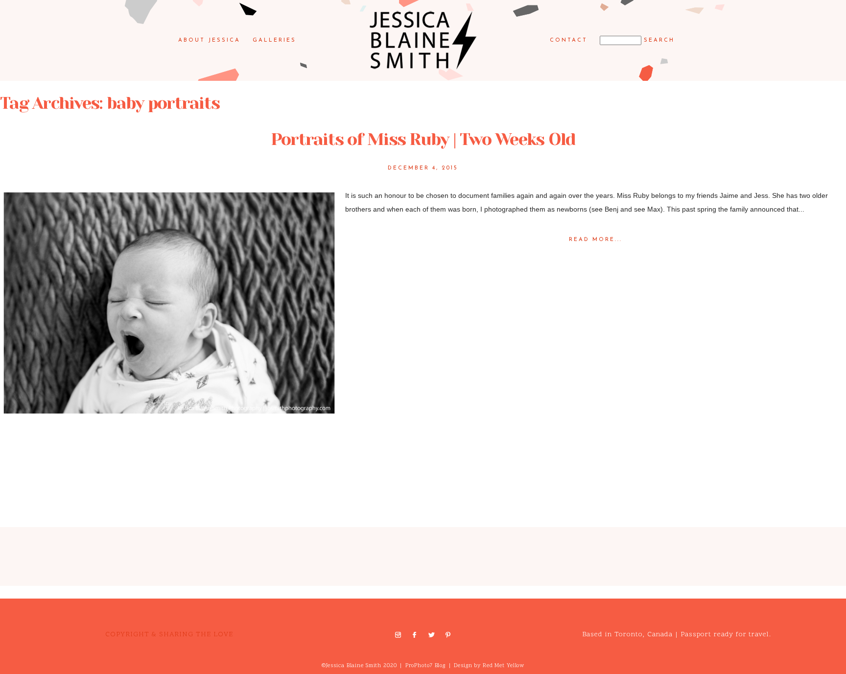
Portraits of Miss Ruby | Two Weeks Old (423, 139)
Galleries (274, 40)
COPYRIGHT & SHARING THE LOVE (169, 634)
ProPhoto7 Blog (425, 666)
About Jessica (209, 40)
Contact (569, 40)
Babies (36, 431)
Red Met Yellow (503, 666)
